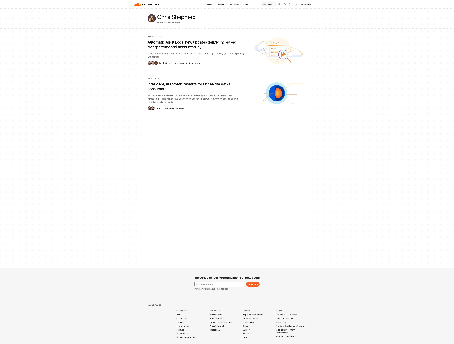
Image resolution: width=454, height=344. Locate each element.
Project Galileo (216, 314)
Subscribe (253, 284)
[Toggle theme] (285, 4)
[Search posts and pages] (289, 4)
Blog (245, 337)
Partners (180, 322)
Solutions (221, 4)
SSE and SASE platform (286, 314)
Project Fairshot (217, 326)
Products (209, 4)
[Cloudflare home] (147, 4)
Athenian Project (217, 318)
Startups (180, 330)
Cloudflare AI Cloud (284, 318)
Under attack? (182, 333)
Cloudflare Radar (250, 318)
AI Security (281, 322)
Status (245, 326)
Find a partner (182, 326)
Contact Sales (306, 4)
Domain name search (186, 337)
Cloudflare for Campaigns (221, 322)
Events (246, 333)
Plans (178, 314)
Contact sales (182, 318)
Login (296, 4)
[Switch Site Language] (279, 4)
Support (246, 330)
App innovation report (253, 314)
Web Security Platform (286, 336)
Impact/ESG (215, 330)
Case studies (248, 322)
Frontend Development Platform (290, 326)
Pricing (245, 4)
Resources (234, 4)
